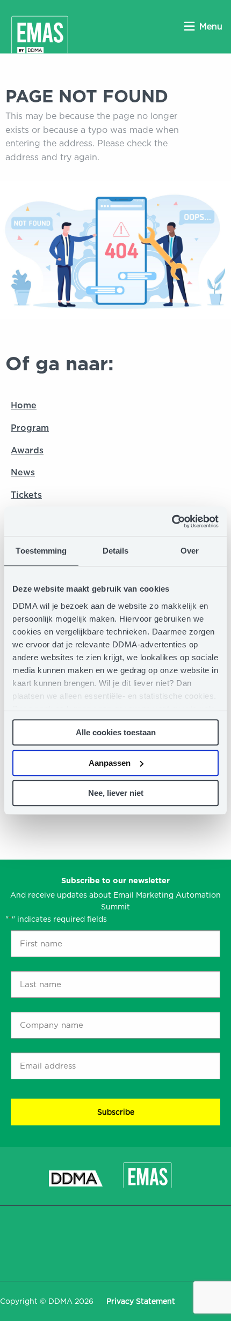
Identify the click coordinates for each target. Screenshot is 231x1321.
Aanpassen (110, 762)
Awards (27, 450)
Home (24, 405)
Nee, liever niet (115, 792)
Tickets (26, 495)
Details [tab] (116, 550)
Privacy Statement (140, 1301)
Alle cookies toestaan (116, 732)
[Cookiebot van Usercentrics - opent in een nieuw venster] (172, 521)
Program (30, 428)
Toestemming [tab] (41, 550)
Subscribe (115, 1112)
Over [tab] (190, 550)
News (23, 472)
